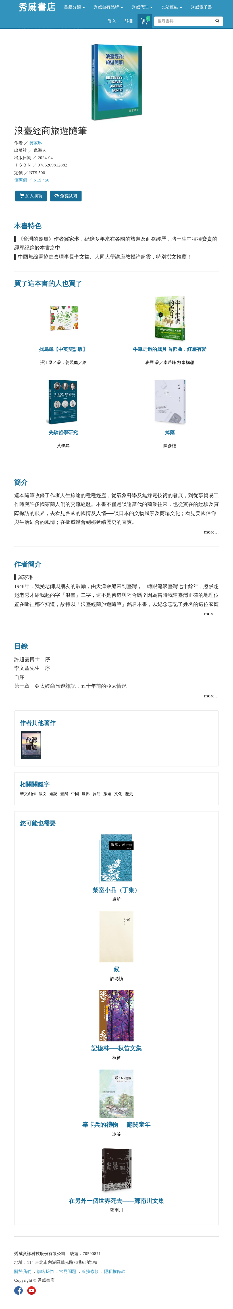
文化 (118, 794)
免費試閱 (68, 195)
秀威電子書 (201, 7)
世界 (86, 794)
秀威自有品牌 (106, 7)
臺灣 (64, 794)
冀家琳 (35, 143)
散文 (43, 794)
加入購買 (33, 195)
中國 (75, 794)
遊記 (53, 794)
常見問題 (67, 1271)
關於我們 (22, 1271)
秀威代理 (141, 7)
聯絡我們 (45, 1271)
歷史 (129, 794)
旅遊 (107, 794)
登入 (112, 21)
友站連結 (170, 7)
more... (211, 532)
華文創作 (28, 794)
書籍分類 (73, 7)
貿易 (97, 794)
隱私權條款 (114, 1271)
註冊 (129, 21)
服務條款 (90, 1271)
